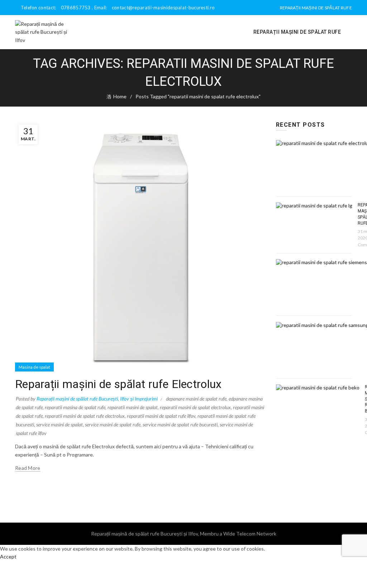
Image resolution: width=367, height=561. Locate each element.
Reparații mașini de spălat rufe (316, 7)
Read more (27, 468)
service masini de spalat (59, 424)
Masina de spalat (34, 367)
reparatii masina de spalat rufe (75, 407)
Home (120, 96)
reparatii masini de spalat (133, 407)
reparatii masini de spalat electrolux (195, 407)
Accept (8, 556)
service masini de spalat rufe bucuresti (180, 424)
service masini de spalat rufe (112, 424)
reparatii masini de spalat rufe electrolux (85, 416)
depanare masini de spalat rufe (196, 399)
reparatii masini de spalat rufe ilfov (161, 416)
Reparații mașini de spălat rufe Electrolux (118, 384)
